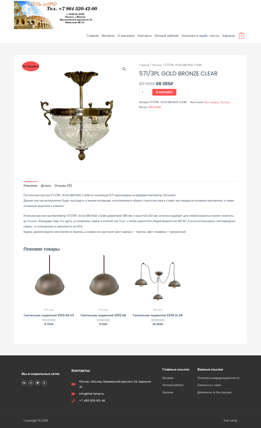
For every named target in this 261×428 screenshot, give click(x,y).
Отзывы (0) (63, 186)
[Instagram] (30, 382)
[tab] (30, 185)
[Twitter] (37, 382)
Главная (93, 35)
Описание (30, 186)
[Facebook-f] (44, 382)
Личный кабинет (167, 35)
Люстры (157, 65)
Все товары (211, 102)
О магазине (126, 35)
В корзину (164, 92)
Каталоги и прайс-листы (200, 35)
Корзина (228, 35)
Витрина (108, 35)
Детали (46, 186)
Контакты (145, 35)
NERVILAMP (154, 107)
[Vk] (24, 382)
